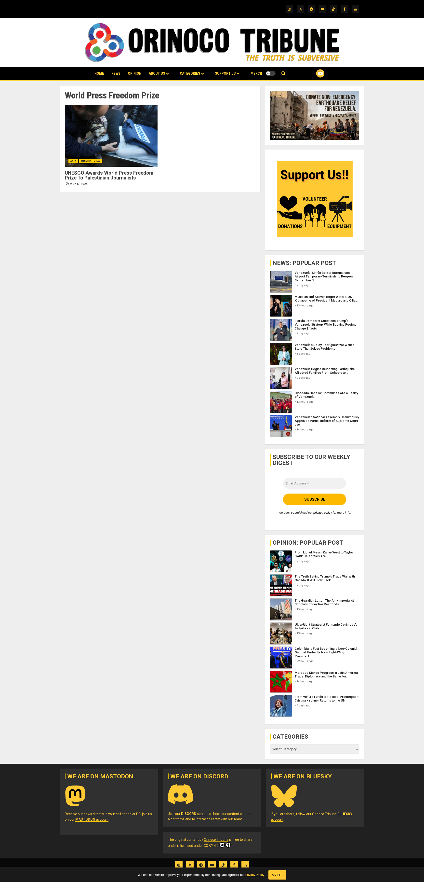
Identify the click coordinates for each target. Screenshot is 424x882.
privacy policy (322, 512)
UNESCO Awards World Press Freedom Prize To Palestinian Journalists (109, 175)
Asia (73, 161)
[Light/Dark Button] (271, 73)
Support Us (225, 73)
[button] (283, 74)
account (91, 819)
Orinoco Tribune (216, 839)
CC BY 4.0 (211, 846)
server (194, 814)
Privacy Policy (254, 875)
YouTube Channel (312, 73)
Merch (256, 73)
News (115, 73)
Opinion (134, 73)
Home (99, 73)
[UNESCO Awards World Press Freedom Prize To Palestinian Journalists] (111, 136)
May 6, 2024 (79, 184)
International (90, 161)
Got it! (277, 874)
